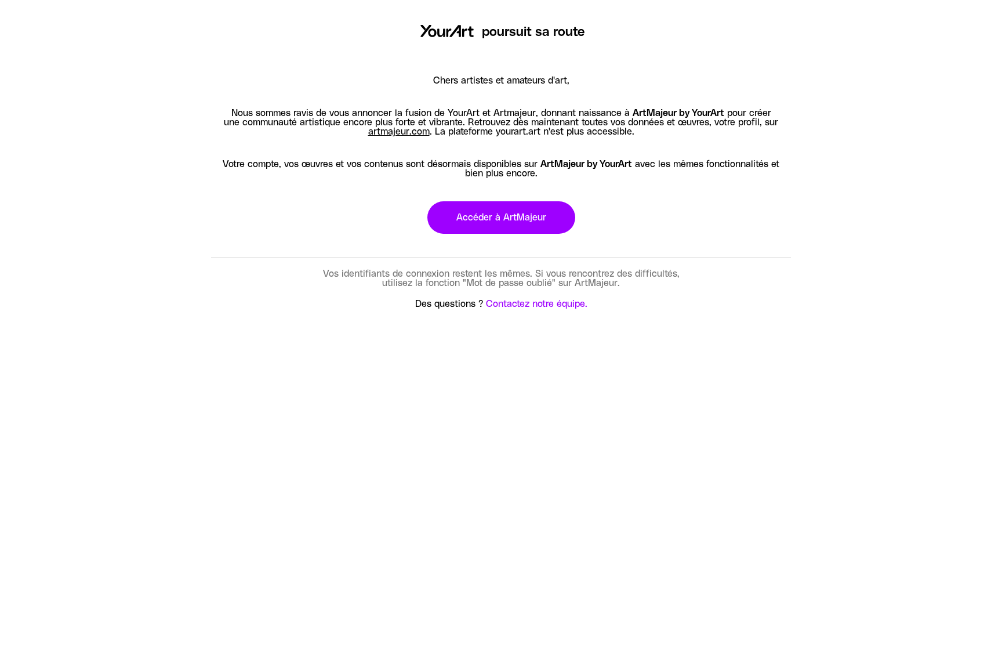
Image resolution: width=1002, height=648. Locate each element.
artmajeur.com (399, 131)
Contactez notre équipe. (536, 304)
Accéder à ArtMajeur (501, 217)
